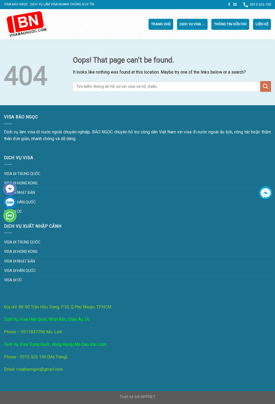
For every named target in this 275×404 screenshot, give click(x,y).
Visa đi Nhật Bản (19, 192)
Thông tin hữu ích (230, 24)
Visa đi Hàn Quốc (20, 202)
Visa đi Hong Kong (21, 183)
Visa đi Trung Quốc (22, 174)
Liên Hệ (262, 24)
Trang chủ (161, 24)
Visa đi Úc (13, 280)
